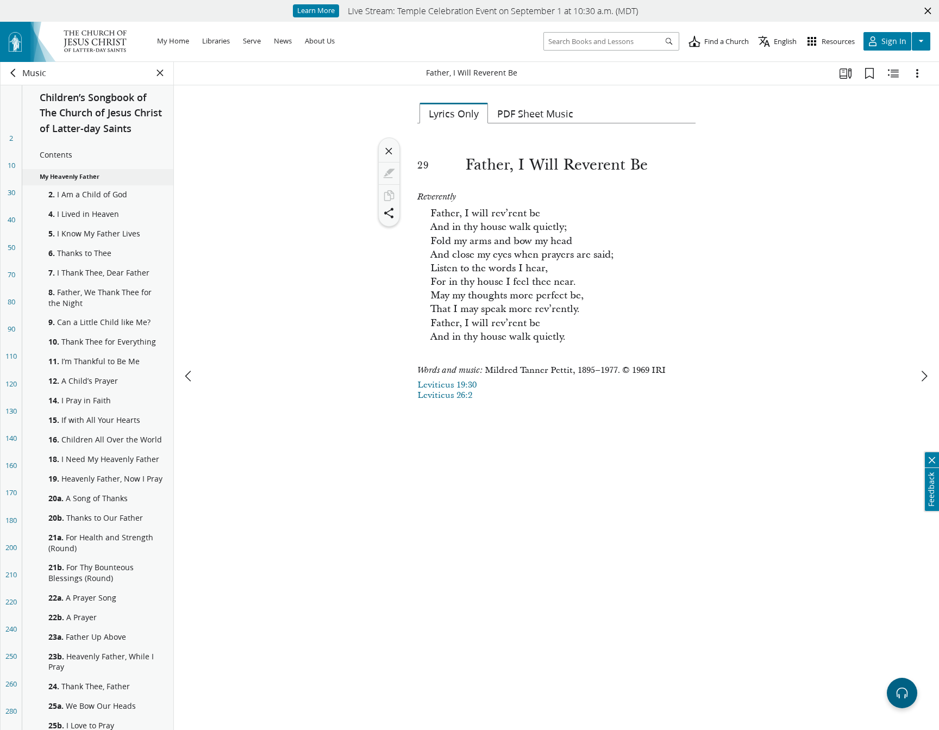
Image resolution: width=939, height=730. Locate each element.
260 (11, 684)
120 (11, 384)
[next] (924, 376)
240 (11, 629)
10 (11, 165)
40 (11, 219)
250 (11, 656)
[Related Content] (893, 73)
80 (11, 302)
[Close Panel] (160, 73)
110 (11, 356)
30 (11, 192)
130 (11, 411)
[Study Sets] (845, 73)
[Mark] (389, 173)
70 (11, 274)
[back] (13, 73)
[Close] (389, 151)
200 (11, 547)
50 (11, 247)
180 (11, 520)
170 (11, 492)
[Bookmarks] (869, 73)
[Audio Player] (902, 693)
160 (11, 465)
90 (11, 329)
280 (11, 711)
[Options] (917, 73)
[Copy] (389, 195)
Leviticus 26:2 (444, 395)
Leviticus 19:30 (447, 385)
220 (11, 602)
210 (11, 574)
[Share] (389, 213)
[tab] (454, 113)
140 (11, 438)
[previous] (189, 376)
